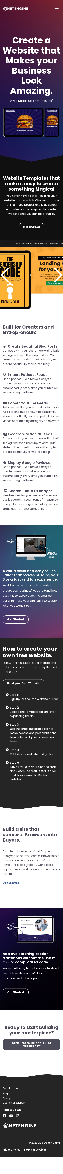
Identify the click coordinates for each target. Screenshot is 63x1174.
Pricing (7, 1098)
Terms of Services (35, 1149)
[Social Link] (5, 1116)
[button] (5, 274)
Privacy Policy (11, 1149)
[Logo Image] (16, 9)
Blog (5, 1093)
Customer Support (14, 1102)
